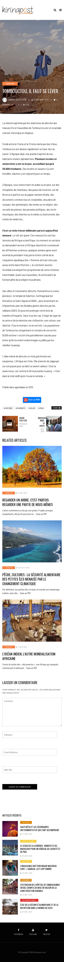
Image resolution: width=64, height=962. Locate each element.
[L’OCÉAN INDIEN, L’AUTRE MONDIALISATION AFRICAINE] (32, 621)
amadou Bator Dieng (18, 99)
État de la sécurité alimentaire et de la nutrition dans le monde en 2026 (39, 906)
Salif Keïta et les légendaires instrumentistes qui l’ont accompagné (39, 828)
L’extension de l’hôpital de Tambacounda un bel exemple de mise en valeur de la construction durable (40, 887)
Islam (32, 408)
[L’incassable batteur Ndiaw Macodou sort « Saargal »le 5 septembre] (10, 868)
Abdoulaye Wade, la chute (41, 425)
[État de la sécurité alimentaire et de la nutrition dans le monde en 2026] (10, 907)
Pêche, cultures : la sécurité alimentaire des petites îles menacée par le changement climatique (31, 579)
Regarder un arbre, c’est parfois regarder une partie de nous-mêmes (27, 502)
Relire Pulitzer (22, 422)
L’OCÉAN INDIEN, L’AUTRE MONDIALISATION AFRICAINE (28, 656)
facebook (18, 934)
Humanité (21, 408)
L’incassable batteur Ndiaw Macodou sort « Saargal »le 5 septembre (38, 867)
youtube (33, 934)
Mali (42, 408)
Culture (26, 822)
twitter (46, 934)
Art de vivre (28, 841)
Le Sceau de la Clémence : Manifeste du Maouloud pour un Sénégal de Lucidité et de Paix (40, 848)
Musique (26, 861)
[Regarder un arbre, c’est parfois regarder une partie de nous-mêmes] (32, 467)
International (29, 900)
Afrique (26, 880)
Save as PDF (34, 400)
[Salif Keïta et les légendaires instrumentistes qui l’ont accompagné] (10, 829)
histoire (8, 408)
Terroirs (10, 83)
